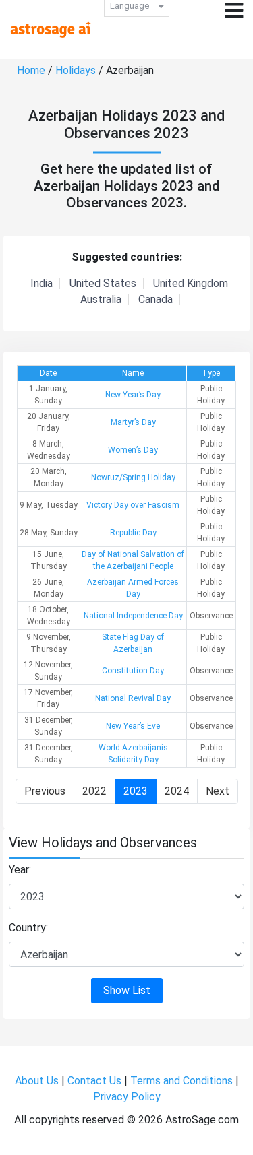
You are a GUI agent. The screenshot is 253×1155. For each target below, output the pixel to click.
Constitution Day (133, 670)
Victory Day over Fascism (132, 505)
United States (102, 283)
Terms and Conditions (181, 1080)
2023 (135, 791)
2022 (94, 791)
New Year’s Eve (133, 726)
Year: (20, 869)
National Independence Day (133, 615)
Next (217, 791)
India (41, 283)
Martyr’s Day (133, 422)
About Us (37, 1080)
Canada (155, 299)
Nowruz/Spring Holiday (133, 477)
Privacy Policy (127, 1096)
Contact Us (94, 1080)
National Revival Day (133, 698)
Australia (100, 299)
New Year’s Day (133, 394)
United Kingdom (190, 283)
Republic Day (133, 532)
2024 (177, 791)
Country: (28, 927)
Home (31, 70)
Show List (127, 990)
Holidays (75, 70)
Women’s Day (133, 450)
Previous (44, 791)
